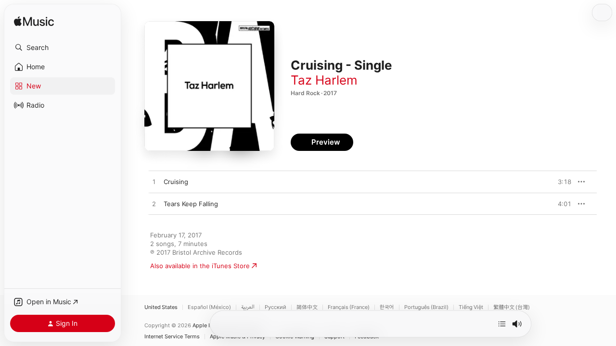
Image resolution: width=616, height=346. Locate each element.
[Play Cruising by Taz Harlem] (154, 182)
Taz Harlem (324, 80)
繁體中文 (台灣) (511, 307)
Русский (275, 307)
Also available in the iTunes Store (200, 266)
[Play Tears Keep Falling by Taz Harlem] (154, 204)
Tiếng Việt (471, 307)
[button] (63, 47)
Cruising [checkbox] (176, 181)
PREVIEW (560, 182)
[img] (34, 21)
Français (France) (349, 307)
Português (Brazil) (426, 307)
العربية (248, 307)
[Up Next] (502, 324)
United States (161, 307)
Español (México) (209, 307)
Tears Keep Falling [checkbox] (191, 204)
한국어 (387, 307)
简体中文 (307, 307)
